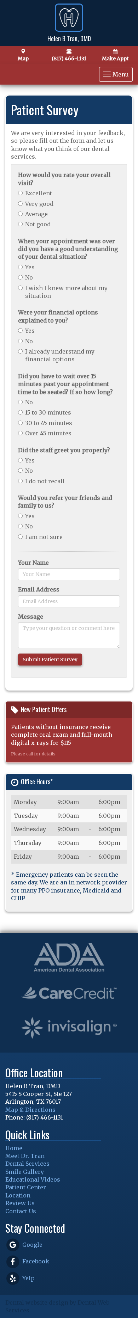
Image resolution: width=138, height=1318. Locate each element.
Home (13, 1148)
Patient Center (25, 1187)
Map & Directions (30, 1109)
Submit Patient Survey (50, 659)
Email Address (38, 589)
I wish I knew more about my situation (66, 291)
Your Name (33, 562)
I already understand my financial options (59, 355)
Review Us (20, 1203)
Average (36, 213)
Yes (30, 267)
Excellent (38, 193)
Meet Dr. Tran (25, 1155)
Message (30, 616)
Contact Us (20, 1211)
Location (17, 1195)
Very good (39, 203)
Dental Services (27, 1163)
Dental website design (36, 1302)
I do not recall (45, 481)
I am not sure (44, 536)
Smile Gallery (24, 1171)
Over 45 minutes (48, 433)
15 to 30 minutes (48, 412)
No (29, 277)
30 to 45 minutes (48, 423)
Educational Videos (32, 1179)
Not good (38, 224)
